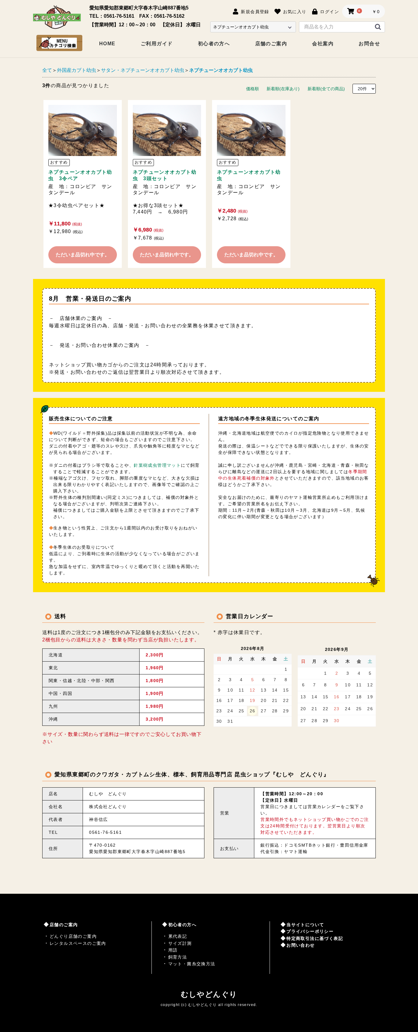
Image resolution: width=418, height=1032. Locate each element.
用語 (173, 950)
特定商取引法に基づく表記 (314, 938)
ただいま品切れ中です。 (83, 254)
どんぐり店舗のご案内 (73, 936)
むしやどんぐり (209, 994)
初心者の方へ (214, 43)
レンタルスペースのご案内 (78, 943)
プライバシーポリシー (310, 931)
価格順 (252, 88)
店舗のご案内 (271, 43)
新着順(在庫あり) (283, 88)
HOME (107, 43)
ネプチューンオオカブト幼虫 (221, 70)
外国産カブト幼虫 (76, 70)
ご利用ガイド (157, 43)
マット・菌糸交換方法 (191, 963)
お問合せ (369, 43)
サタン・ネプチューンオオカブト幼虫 (142, 70)
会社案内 (323, 43)
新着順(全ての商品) (326, 88)
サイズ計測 (180, 943)
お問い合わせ (300, 945)
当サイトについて (305, 924)
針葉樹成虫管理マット (157, 465)
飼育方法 (177, 957)
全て (47, 70)
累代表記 (177, 936)
